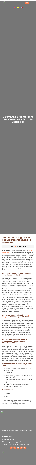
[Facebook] (11, 448)
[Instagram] (14, 448)
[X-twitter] (21, 448)
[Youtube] (18, 448)
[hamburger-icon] (27, 3)
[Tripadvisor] (24, 448)
